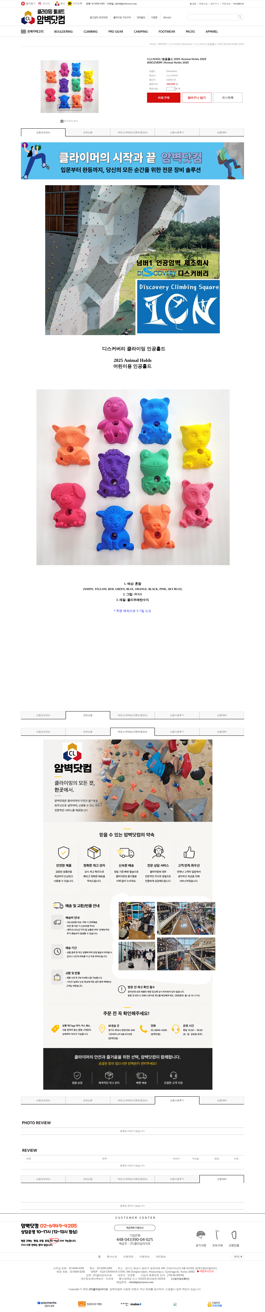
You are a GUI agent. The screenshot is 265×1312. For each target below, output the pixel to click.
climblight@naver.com (141, 1282)
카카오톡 (77, 3)
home (153, 44)
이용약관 (128, 1256)
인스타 (46, 3)
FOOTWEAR (167, 31)
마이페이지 (238, 4)
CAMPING (141, 31)
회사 (62, 3)
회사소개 (112, 1256)
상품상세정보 (43, 132)
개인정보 (161, 1256)
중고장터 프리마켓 (98, 17)
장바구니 (214, 4)
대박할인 (141, 17)
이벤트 (154, 17)
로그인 (193, 4)
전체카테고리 (34, 31)
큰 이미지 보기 (71, 121)
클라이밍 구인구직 (122, 17)
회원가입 (203, 4)
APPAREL (212, 31)
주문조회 (226, 4)
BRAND (167, 17)
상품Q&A (222, 132)
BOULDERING (63, 31)
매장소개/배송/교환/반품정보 (132, 132)
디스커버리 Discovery (180, 44)
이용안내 (144, 1256)
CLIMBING (91, 31)
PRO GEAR (115, 31)
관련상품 (88, 132)
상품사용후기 (177, 132)
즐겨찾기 (30, 3)
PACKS (190, 31)
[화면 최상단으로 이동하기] (238, 1255)
